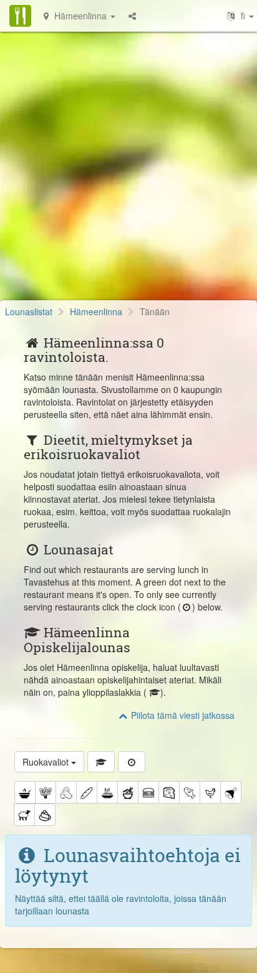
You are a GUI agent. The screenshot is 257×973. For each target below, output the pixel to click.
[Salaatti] (45, 792)
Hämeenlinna (96, 311)
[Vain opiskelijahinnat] (101, 761)
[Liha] (230, 792)
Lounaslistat (28, 311)
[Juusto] (169, 792)
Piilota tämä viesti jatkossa (181, 715)
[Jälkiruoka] (45, 815)
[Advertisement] (128, 172)
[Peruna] (66, 792)
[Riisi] (127, 792)
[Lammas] (24, 815)
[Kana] (210, 792)
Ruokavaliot (46, 762)
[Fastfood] (148, 792)
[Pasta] (107, 792)
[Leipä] (86, 792)
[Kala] (189, 792)
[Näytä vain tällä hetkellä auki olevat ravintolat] (131, 761)
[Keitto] (25, 792)
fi (243, 15)
